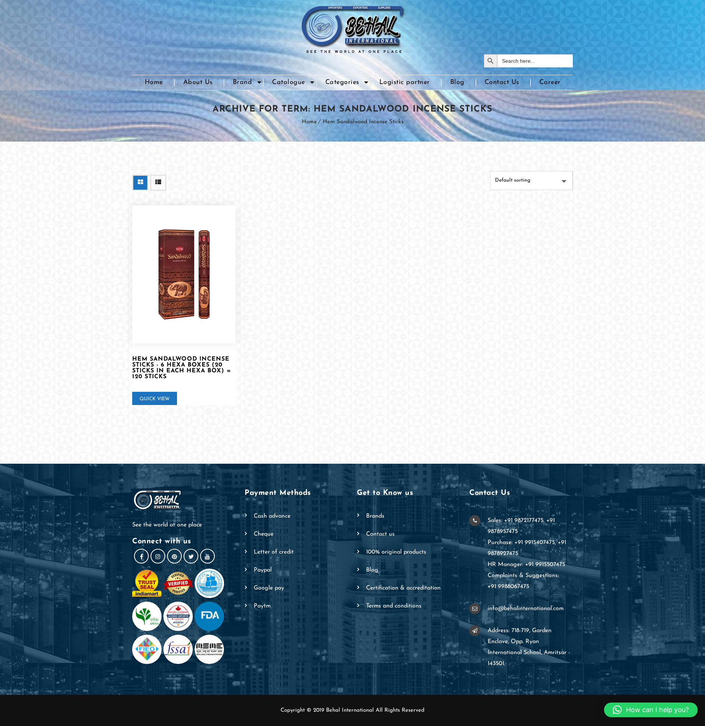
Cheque (264, 534)
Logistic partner (404, 82)
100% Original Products (396, 552)
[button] (651, 710)
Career (550, 82)
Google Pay (269, 588)
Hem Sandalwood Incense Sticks (363, 122)
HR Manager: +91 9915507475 (526, 565)
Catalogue (288, 82)
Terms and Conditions (394, 606)
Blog (457, 82)
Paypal (263, 570)
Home (154, 82)
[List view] (158, 183)
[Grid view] (140, 183)
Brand (242, 82)
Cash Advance (272, 516)
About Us (198, 82)
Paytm (262, 606)
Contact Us (502, 82)
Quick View (155, 399)
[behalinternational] (352, 27)
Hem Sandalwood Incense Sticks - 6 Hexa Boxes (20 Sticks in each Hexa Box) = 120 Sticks (181, 368)
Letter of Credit (274, 552)
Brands (375, 516)
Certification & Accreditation (403, 588)
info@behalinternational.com (526, 609)
